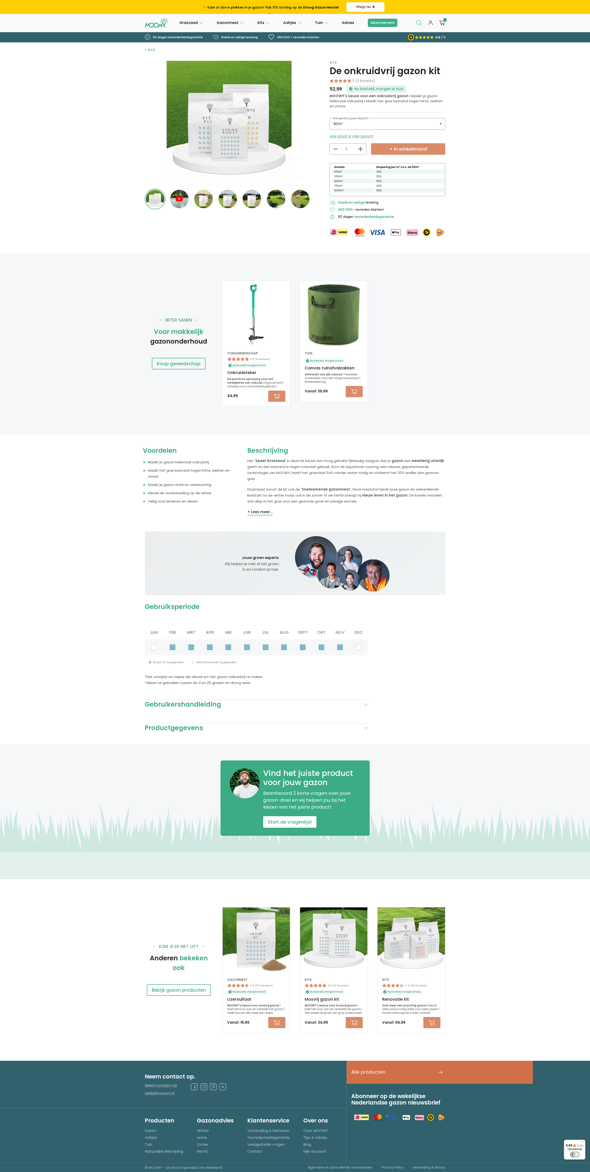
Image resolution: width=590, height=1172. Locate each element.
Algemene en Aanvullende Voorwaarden (340, 1167)
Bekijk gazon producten (179, 990)
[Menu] (582, 1142)
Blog (307, 1144)
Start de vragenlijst (290, 822)
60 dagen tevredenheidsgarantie (177, 37)
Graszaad (188, 22)
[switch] (574, 1154)
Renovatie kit (395, 999)
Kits (260, 22)
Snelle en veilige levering (239, 37)
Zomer (203, 1144)
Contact (255, 1151)
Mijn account (314, 1151)
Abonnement (382, 22)
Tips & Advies (315, 1137)
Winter (203, 1130)
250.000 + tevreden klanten (297, 37)
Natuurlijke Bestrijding (164, 1151)
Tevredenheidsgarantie (268, 1137)
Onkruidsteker (242, 372)
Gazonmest (228, 22)
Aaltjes (289, 22)
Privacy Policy (392, 1167)
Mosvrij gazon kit (322, 999)
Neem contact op (161, 1085)
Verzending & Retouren (268, 1130)
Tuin (319, 22)
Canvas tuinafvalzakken (329, 368)
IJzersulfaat (239, 999)
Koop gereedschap (179, 363)
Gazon (150, 1130)
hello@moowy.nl (159, 1093)
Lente (202, 1137)
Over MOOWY (315, 1130)
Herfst (202, 1151)
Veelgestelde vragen (266, 1144)
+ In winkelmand (408, 149)
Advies (348, 22)
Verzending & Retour (429, 1167)
